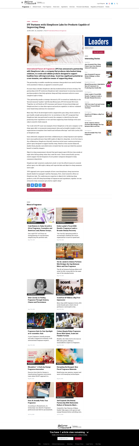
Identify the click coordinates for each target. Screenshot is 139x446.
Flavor (86, 72)
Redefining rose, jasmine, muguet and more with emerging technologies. (69, 373)
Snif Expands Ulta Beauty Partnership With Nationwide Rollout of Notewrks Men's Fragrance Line (67, 403)
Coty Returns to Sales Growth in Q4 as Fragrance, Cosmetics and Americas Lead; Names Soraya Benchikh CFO (40, 228)
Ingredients (87, 62)
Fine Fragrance (88, 92)
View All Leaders (98, 52)
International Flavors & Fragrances (41, 69)
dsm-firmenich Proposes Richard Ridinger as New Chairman (92, 76)
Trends (30, 328)
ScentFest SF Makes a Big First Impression (94, 115)
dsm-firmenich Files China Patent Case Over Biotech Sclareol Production (93, 66)
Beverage (87, 102)
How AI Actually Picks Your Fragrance (93, 133)
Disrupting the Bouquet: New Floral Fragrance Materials (67, 368)
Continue (78, 438)
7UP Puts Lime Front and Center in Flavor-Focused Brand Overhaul (95, 106)
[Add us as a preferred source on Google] (44, 185)
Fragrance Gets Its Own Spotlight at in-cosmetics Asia (40, 332)
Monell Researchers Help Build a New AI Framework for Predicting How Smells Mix (95, 86)
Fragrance (35, 21)
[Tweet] (40, 185)
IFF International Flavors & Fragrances (56, 30)
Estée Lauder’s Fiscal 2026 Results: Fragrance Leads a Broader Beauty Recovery (93, 96)
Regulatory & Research (90, 82)
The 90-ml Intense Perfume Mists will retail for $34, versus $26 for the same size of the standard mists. (69, 271)
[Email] (28, 185)
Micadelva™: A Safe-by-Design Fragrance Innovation (39, 368)
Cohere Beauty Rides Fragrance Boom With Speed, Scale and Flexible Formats (69, 333)
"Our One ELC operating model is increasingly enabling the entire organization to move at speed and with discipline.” (68, 235)
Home (28, 21)
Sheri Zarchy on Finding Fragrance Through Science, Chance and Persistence (38, 300)
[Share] (32, 185)
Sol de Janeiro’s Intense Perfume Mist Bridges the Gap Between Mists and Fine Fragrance (94, 124)
